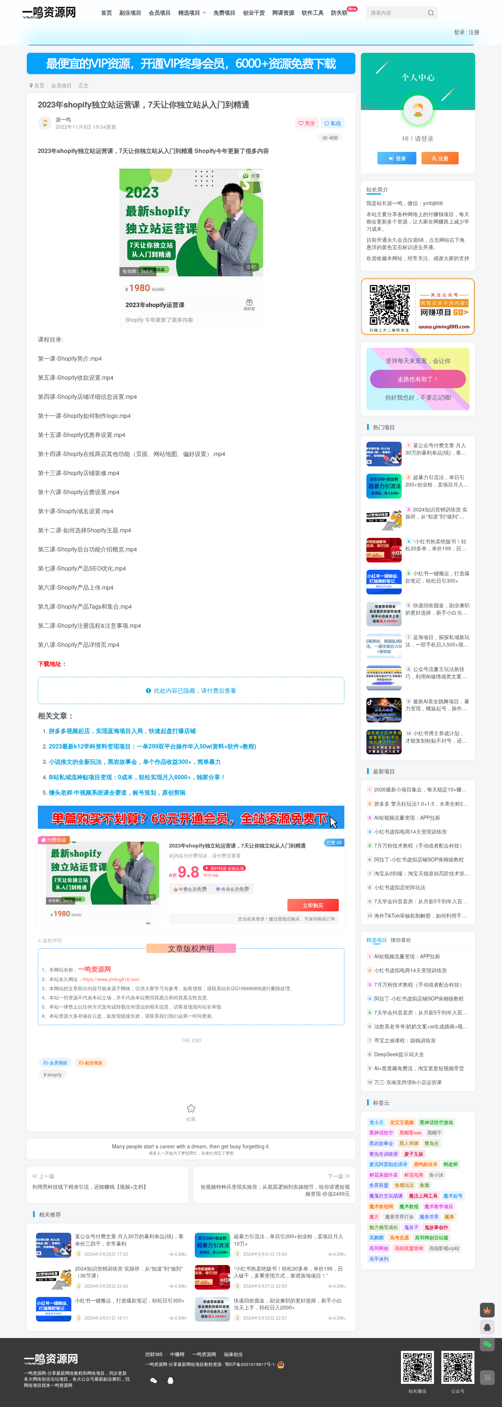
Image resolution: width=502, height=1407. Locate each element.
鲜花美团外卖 (383, 1174)
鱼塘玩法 (404, 1184)
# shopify (53, 1074)
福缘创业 (233, 1353)
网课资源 (283, 12)
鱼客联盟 (378, 1184)
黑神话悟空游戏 (436, 1122)
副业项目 (130, 12)
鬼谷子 (411, 1227)
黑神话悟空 (381, 1132)
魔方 (374, 1216)
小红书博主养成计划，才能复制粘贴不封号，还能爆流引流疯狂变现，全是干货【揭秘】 (436, 743)
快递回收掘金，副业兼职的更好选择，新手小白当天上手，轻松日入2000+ (288, 1304)
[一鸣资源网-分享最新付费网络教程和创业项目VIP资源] (48, 11)
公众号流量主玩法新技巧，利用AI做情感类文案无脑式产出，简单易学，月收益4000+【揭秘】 (436, 680)
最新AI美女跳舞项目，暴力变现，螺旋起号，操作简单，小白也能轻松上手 (437, 708)
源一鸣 (63, 119)
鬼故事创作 (436, 1227)
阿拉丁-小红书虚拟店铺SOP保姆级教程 (419, 859)
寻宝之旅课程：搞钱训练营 (405, 1040)
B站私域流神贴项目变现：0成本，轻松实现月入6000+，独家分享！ (137, 777)
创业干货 (254, 12)
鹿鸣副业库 (426, 1163)
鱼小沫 (436, 1174)
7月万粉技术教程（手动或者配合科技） (419, 845)
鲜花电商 (413, 1174)
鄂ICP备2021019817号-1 (250, 1364)
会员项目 (160, 12)
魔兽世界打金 (399, 1216)
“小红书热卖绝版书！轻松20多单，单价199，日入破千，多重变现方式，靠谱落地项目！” (288, 1272)
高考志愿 (399, 1237)
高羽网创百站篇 (431, 1237)
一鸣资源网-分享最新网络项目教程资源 (183, 1364)
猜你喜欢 (401, 939)
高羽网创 (378, 1247)
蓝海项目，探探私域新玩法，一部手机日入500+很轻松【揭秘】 (437, 644)
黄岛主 (431, 1143)
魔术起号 (453, 1195)
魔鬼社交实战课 (386, 1195)
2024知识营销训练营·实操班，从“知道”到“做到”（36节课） (129, 1272)
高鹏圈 (376, 1237)
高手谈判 (378, 1258)
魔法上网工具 (423, 1195)
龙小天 (376, 1122)
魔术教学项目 (438, 1206)
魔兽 (449, 1216)
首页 (106, 12)
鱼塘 (424, 1184)
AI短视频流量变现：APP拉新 (407, 817)
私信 (336, 123)
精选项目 (189, 12)
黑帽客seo (410, 1132)
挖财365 (153, 1353)
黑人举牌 (409, 1143)
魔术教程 (409, 1206)
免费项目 (225, 12)
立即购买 (313, 905)
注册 (474, 32)
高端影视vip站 (444, 1247)
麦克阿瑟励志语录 (388, 1163)
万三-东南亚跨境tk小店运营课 (408, 1082)
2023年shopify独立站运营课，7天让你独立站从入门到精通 (144, 104)
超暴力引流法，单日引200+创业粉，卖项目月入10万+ (288, 1239)
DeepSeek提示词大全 (399, 1054)
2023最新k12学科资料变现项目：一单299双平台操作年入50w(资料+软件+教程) (152, 746)
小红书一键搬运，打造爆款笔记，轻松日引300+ (129, 1300)
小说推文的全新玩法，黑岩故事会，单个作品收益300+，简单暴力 (135, 761)
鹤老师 (451, 1163)
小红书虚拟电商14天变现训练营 (410, 831)
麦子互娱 (413, 1153)
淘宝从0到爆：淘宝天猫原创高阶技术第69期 (425, 873)
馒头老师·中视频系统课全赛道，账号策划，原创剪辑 (117, 792)
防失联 (343, 11)
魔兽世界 (429, 1216)
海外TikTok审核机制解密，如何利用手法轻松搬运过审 (436, 915)
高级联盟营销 (409, 1247)
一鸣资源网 (204, 1353)
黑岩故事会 (381, 1143)
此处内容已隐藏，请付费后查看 (193, 690)
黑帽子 (434, 1132)
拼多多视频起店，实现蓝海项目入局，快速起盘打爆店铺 (122, 730)
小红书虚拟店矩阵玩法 (400, 887)
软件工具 (313, 12)
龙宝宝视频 (402, 1122)
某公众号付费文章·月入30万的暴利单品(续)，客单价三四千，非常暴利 (129, 1239)
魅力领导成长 (383, 1227)
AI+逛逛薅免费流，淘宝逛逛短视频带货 (419, 1068)
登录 (459, 32)
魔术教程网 (381, 1206)
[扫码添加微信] (487, 1344)
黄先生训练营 (383, 1153)
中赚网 (177, 1353)
